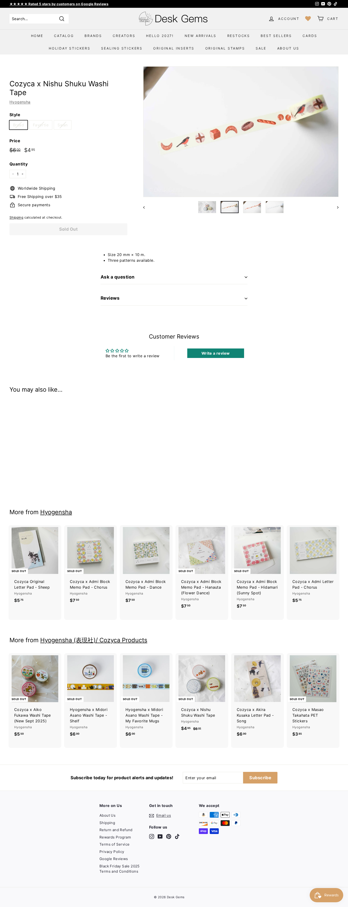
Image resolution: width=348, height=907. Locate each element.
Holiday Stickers (69, 48)
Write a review (215, 353)
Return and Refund (116, 830)
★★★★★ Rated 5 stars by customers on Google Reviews (58, 4)
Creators (124, 36)
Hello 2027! (160, 36)
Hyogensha (20, 102)
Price (14, 140)
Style (14, 114)
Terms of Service (114, 844)
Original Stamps (225, 48)
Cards (310, 36)
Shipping (16, 217)
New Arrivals (201, 36)
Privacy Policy (111, 851)
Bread (18, 125)
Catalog (64, 36)
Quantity (18, 164)
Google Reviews (113, 859)
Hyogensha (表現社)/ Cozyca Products (93, 640)
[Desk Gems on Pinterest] (168, 836)
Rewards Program (115, 837)
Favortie (41, 125)
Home (37, 36)
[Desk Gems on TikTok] (177, 836)
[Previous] (146, 207)
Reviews (110, 298)
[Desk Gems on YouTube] (160, 836)
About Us (288, 48)
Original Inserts (173, 48)
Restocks (238, 36)
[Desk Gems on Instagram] (151, 836)
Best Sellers (276, 36)
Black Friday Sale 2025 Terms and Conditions (119, 869)
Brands (93, 36)
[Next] (336, 207)
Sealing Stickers (122, 48)
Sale (261, 48)
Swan (63, 125)
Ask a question (118, 277)
